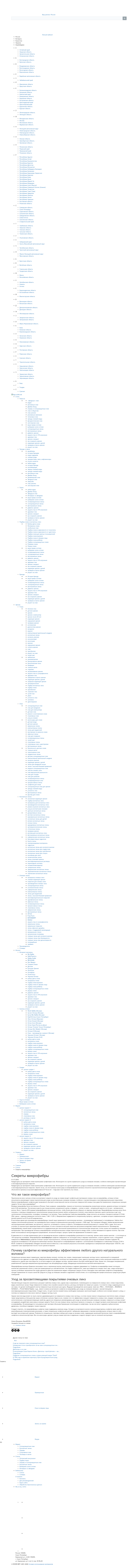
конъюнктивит (32, 639)
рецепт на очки (33, 447)
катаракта (31, 629)
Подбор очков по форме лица (37, 538)
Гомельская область (26, 269)
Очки (21, 704)
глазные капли (32, 667)
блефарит (31, 665)
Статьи (17, 1456)
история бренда (33, 465)
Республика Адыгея (25, 157)
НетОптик (31, 970)
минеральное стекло (34, 932)
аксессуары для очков (35, 720)
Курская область (24, 108)
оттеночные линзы (34, 829)
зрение (30, 613)
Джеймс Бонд (32, 407)
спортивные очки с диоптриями (38, 744)
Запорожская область (26, 320)
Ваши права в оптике (26, 1102)
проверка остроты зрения (36, 445)
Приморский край (25, 151)
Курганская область (25, 106)
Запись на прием (25, 1160)
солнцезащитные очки (35, 706)
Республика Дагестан (26, 165)
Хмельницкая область (26, 370)
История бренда (33, 576)
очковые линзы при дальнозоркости (39, 940)
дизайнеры (31, 451)
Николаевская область (26, 342)
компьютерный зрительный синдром (40, 633)
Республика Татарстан (26, 189)
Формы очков (32, 546)
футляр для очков (33, 795)
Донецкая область (25, 309)
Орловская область (25, 143)
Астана (21, 286)
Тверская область (25, 228)
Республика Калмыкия (26, 171)
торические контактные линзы (37, 873)
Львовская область (25, 338)
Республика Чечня (25, 197)
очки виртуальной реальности (37, 772)
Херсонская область (26, 368)
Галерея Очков (32, 964)
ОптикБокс (31, 972)
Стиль (17, 397)
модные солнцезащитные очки (38, 768)
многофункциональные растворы (39, 861)
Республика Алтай (25, 159)
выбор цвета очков (34, 978)
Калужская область (25, 92)
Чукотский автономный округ (28, 250)
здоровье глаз (32, 437)
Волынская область (25, 303)
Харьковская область (26, 366)
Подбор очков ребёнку (35, 540)
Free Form (31, 916)
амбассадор (32, 463)
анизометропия (33, 659)
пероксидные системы (35, 863)
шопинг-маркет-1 (25, 1108)
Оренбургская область (26, 141)
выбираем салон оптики (36, 427)
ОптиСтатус (31, 974)
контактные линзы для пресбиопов (39, 851)
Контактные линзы (25, 797)
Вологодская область (26, 70)
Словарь (22, 948)
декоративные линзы (34, 813)
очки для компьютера (35, 710)
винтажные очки (33, 405)
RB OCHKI (31, 960)
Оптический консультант (27, 1458)
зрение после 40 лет (34, 617)
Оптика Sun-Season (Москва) (37, 1029)
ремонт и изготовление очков (37, 714)
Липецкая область (25, 114)
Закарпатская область (26, 318)
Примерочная (24, 1156)
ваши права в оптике (34, 425)
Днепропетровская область (28, 307)
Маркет (17, 1106)
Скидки (21, 1067)
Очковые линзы (24, 875)
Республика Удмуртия (26, 193)
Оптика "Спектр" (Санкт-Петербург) (39, 1027)
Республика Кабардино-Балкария (30, 169)
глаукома (31, 669)
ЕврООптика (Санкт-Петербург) (38, 1017)
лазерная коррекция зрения (37, 681)
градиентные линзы (34, 754)
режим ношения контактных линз (39, 807)
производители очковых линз (37, 883)
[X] (18, 1330)
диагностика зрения (34, 627)
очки (29, 649)
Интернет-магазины (26, 952)
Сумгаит (22, 391)
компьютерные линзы (35, 728)
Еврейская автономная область (29, 76)
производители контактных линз (38, 805)
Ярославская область (26, 256)
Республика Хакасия (26, 195)
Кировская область (25, 98)
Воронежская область (26, 72)
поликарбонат (32, 942)
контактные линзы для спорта (37, 853)
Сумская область (25, 358)
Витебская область (25, 265)
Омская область (24, 139)
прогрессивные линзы (35, 782)
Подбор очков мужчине (35, 536)
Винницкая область (25, 301)
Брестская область (25, 261)
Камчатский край (25, 94)
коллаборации (32, 467)
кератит (30, 631)
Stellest (30, 920)
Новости (22, 399)
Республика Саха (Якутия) (28, 185)
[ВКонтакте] (12, 1330)
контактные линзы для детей (37, 819)
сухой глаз (31, 694)
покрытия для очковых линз (37, 881)
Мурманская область (26, 125)
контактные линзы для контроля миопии (41, 847)
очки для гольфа (33, 774)
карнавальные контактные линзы (38, 817)
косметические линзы (35, 857)
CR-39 (30, 914)
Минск (21, 275)
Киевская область (25, 330)
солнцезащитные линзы (35, 429)
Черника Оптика (33, 976)
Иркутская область (25, 86)
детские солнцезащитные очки (38, 756)
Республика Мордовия (26, 183)
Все (15, 1340)
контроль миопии (33, 637)
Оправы (22, 1450)
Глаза (21, 607)
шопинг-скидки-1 (29, 1069)
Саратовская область (26, 211)
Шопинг (18, 950)
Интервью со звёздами (35, 496)
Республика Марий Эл (26, 181)
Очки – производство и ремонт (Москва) (41, 1033)
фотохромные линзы (34, 431)
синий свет (31, 655)
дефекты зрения (33, 433)
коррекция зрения (34, 619)
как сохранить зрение (35, 441)
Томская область (25, 230)
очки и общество (33, 411)
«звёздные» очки (33, 401)
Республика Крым (25, 179)
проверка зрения (33, 623)
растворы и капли (29, 1118)
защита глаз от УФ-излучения (37, 435)
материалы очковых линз (36, 877)
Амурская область (25, 52)
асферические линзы (35, 890)
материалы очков (33, 980)
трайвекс (30, 944)
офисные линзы (33, 734)
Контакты (22, 1479)
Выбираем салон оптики (27, 1104)
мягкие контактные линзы (36, 821)
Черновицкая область (26, 378)
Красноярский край (25, 104)
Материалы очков (33, 526)
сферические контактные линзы (38, 869)
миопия (30, 643)
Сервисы (18, 1152)
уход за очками (33, 718)
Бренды (22, 574)
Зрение (17, 605)
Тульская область (25, 232)
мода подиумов (33, 455)
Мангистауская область (27, 296)
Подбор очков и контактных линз (30, 522)
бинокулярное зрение (35, 661)
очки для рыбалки (33, 776)
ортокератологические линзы (37, 827)
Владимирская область (27, 66)
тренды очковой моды (35, 419)
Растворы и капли (25, 1454)
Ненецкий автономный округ (28, 129)
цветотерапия (32, 702)
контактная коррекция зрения (37, 799)
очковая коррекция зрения (36, 879)
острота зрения (33, 647)
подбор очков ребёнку (35, 987)
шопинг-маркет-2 (25, 1120)
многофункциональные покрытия (39, 898)
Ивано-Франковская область (28, 324)
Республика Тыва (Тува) (27, 191)
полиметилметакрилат (35, 865)
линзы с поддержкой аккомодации (39, 930)
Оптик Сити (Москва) (34, 1023)
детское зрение (33, 611)
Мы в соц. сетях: (20, 1487)
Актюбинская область (26, 282)
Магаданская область (26, 118)
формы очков (32, 991)
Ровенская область (25, 354)
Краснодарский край (26, 102)
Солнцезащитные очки (27, 1446)
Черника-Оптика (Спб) (35, 1037)
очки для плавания (34, 736)
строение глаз (32, 692)
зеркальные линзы (34, 726)
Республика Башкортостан (28, 161)
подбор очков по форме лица (37, 984)
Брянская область (25, 62)
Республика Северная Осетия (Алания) (32, 187)
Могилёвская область (26, 277)
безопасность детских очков (37, 748)
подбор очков (32, 687)
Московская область (26, 123)
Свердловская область (26, 215)
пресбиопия (32, 651)
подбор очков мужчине (35, 982)
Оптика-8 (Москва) (34, 1031)
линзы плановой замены (36, 859)
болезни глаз (32, 609)
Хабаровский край (25, 242)
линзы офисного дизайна (36, 928)
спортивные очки (33, 716)
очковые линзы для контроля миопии (40, 936)
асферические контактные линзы (39, 837)
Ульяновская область (26, 238)
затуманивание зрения (35, 671)
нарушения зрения (34, 621)
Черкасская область (26, 374)
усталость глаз (32, 698)
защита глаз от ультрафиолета (38, 673)
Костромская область (26, 100)
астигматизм (32, 625)
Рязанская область (25, 203)
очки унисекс (32, 413)
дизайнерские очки (34, 477)
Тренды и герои (24, 449)
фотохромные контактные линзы (38, 835)
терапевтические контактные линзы (39, 871)
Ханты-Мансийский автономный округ (32, 244)
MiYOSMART (32, 918)
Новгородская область (26, 133)
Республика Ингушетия (27, 167)
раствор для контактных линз (37, 833)
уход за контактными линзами (37, 809)
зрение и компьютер (34, 615)
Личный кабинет (47, 35)
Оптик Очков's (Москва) (35, 1021)
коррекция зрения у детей (36, 443)
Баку (21, 383)
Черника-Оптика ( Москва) (36, 1035)
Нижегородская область (27, 131)
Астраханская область (26, 56)
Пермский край (24, 149)
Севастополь (23, 217)
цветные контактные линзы (36, 811)
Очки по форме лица (26, 1158)
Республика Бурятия (26, 163)
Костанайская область (26, 292)
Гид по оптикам (24, 1100)
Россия (48, 15)
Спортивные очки (25, 1452)
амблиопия (31, 657)
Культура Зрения (33, 968)
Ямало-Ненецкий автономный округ (31, 254)
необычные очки (33, 528)
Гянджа (21, 387)
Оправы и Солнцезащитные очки (30, 1462)
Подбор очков (24, 1460)
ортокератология (33, 683)
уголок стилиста (33, 461)
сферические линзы (34, 910)
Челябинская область (26, 248)
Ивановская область (26, 84)
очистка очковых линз (35, 770)
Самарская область (25, 207)
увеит (29, 696)
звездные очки (32, 479)
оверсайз (31, 481)
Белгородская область (26, 60)
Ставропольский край (26, 222)
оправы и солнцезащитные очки (38, 409)
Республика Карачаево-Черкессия (30, 173)
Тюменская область (26, 234)
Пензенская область (26, 147)
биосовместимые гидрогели (37, 839)
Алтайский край (24, 50)
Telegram (22, 1162)
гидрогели (31, 845)
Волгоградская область (27, 68)
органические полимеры (36, 934)
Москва (21, 121)
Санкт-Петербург (25, 209)
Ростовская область (25, 201)
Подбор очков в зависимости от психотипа (42, 530)
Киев (21, 328)
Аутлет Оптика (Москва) (35, 1013)
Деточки (30, 966)
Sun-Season (31, 962)
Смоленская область (26, 220)
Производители (24, 946)
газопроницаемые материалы (37, 843)
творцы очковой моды (35, 469)
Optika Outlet (32, 958)
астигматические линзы (35, 888)
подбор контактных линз (36, 685)
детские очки (32, 712)
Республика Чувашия (26, 199)
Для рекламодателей (26, 1481)
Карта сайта (23, 1483)
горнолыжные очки (34, 752)
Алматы (22, 284)
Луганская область (25, 336)
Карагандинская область (27, 290)
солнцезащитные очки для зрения (39, 786)
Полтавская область (26, 350)
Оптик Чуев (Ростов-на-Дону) (37, 1025)
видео (30, 403)
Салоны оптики (24, 1009)
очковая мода (32, 457)
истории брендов (33, 453)
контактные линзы (34, 635)
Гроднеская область (26, 271)
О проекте (18, 1476)
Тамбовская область (26, 226)
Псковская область (25, 153)
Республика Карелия (26, 175)
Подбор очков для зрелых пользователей (41, 534)
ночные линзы (32, 823)
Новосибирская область (27, 135)
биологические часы (34, 663)
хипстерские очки (33, 423)
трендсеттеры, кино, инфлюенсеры (39, 459)
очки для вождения (34, 708)
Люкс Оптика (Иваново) (35, 1019)
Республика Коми (25, 177)
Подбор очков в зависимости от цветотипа (42, 532)
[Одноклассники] (15, 1330)
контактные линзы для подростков (39, 849)
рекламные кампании (35, 415)
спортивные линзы (34, 742)
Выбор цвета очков (34, 524)
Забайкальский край (26, 80)
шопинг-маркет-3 (25, 1136)
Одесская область (25, 346)
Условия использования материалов (41, 1564)
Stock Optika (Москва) (35, 1011)
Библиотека (19, 1470)
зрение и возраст (33, 439)
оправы (26, 1114)
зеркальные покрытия (35, 926)
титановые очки (33, 417)
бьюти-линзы (32, 841)
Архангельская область (27, 54)
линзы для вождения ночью (37, 764)
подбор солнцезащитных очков (38, 989)
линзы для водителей (35, 730)
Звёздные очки (32, 494)
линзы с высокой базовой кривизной (40, 766)
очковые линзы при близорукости (39, 938)
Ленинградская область (27, 112)
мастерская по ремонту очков (37, 732)
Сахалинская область (26, 213)
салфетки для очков (34, 784)
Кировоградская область (27, 332)
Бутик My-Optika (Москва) (36, 1015)
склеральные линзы (34, 867)
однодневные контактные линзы (38, 825)
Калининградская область (28, 90)
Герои (21, 487)
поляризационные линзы (36, 502)
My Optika (31, 954)
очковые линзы (20, 1325)
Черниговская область (26, 376)
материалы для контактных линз (38, 803)
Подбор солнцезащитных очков (38, 542)
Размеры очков (33, 544)
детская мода (32, 722)
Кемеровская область (26, 96)
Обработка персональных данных (30, 1485)
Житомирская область (26, 313)
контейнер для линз (34, 855)
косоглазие (31, 641)
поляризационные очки (35, 780)
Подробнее (16, 1347)
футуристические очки (35, 421)
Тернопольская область (27, 362)
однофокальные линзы (35, 900)
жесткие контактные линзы (36, 815)
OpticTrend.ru (32, 956)
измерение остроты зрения (37, 677)
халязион (31, 700)
